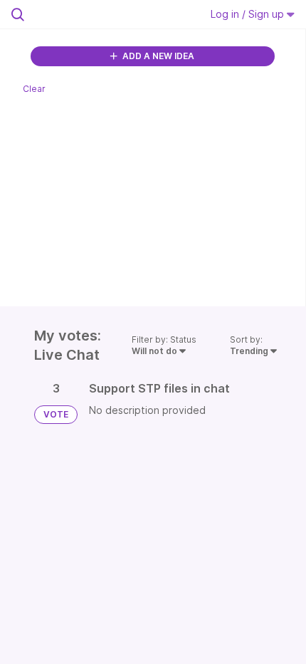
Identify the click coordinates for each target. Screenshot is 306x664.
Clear (34, 88)
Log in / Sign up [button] (249, 14)
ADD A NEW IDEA (157, 56)
